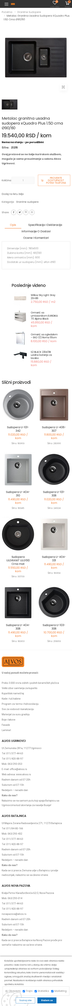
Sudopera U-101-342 (18, 429)
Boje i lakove (8, 719)
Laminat (6, 730)
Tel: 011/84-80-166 (12, 828)
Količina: (7, 180)
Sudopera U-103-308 (54, 627)
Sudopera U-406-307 (54, 429)
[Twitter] (19, 212)
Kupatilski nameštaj (13, 693)
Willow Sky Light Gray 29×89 (43, 296)
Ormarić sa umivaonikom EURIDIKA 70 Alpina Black (44, 315)
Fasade (6, 724)
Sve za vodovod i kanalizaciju (18, 709)
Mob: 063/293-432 (12, 833)
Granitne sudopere (29, 12)
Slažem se (47, 1000)
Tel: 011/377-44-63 (12, 753)
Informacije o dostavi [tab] (36, 231)
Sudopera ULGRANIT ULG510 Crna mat (18, 560)
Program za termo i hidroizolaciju (20, 704)
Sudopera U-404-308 (18, 627)
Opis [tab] (13, 225)
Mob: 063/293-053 (12, 764)
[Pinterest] (32, 212)
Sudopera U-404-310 (18, 493)
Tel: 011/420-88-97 (12, 758)
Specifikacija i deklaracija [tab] (45, 225)
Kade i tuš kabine (11, 698)
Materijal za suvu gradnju (16, 714)
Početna (7, 12)
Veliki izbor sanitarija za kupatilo (19, 688)
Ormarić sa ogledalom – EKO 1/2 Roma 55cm (44, 336)
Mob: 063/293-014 (12, 898)
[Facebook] (13, 212)
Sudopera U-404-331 (54, 558)
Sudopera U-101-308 (54, 493)
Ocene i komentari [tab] (36, 238)
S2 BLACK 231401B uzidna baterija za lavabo (41, 355)
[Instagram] (25, 212)
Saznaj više (25, 1000)
